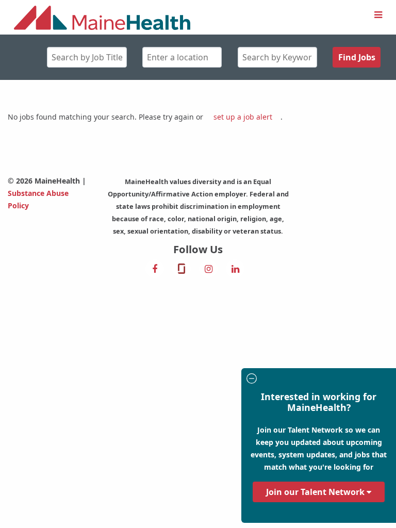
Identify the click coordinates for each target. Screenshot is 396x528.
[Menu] (378, 15)
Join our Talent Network (316, 492)
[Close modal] (317, 380)
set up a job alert (242, 117)
